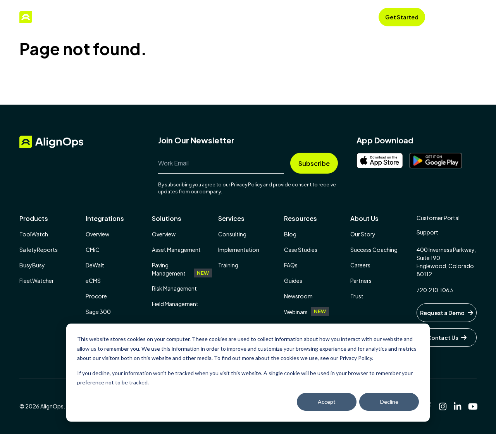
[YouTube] (472, 406)
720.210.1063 (435, 289)
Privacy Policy (246, 185)
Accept (327, 401)
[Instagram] (443, 406)
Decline (389, 401)
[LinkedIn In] (457, 406)
